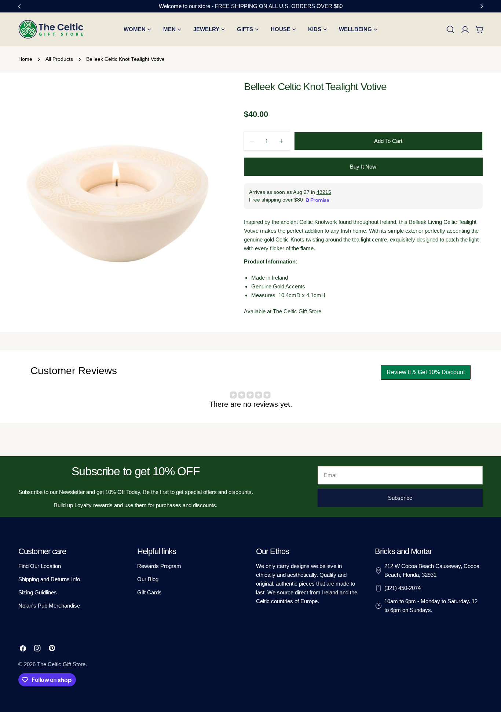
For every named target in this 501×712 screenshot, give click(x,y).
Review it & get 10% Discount (426, 372)
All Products (59, 59)
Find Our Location (39, 566)
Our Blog (147, 579)
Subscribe (400, 498)
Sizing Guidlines (37, 592)
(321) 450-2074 (402, 588)
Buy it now (363, 166)
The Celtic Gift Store (61, 664)
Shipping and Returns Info (49, 579)
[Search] (450, 29)
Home (25, 59)
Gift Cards (149, 592)
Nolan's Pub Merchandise (49, 605)
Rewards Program (159, 566)
